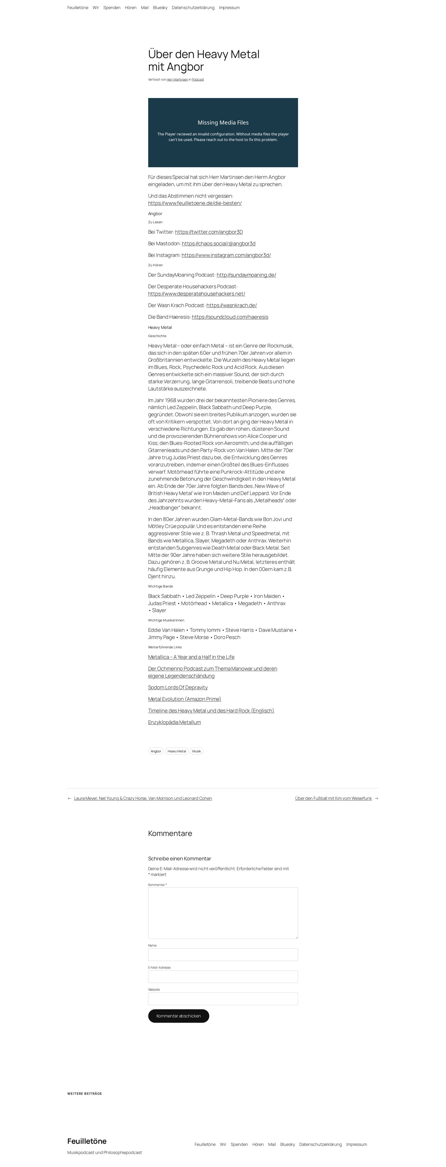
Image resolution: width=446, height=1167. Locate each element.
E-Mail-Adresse (159, 967)
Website (154, 989)
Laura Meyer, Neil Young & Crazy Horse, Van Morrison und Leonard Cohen (143, 798)
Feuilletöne (87, 1141)
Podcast (198, 79)
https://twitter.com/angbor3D (209, 231)
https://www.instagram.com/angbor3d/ (226, 255)
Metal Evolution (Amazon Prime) (184, 698)
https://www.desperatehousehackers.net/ (196, 293)
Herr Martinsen (177, 79)
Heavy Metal (177, 751)
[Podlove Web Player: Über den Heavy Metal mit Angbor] (223, 132)
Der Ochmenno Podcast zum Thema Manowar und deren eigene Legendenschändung (212, 672)
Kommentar (157, 884)
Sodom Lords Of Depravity (178, 687)
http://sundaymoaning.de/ (246, 274)
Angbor (156, 751)
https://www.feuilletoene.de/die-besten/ (195, 203)
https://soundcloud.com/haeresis (230, 316)
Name (152, 945)
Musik (196, 751)
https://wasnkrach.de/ (232, 305)
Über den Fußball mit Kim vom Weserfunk (333, 798)
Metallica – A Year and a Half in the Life (191, 656)
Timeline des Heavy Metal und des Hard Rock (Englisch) (211, 710)
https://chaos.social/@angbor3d (219, 243)
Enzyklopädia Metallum (174, 722)
